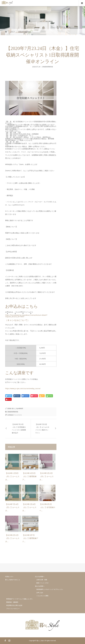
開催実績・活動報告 (12, 602)
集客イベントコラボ (42, 583)
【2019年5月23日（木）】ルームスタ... (46, 476)
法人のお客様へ (39, 576)
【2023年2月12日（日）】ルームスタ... (12, 538)
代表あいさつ (9, 576)
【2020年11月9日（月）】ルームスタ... (12, 476)
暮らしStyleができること (12, 580)
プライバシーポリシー (13, 609)
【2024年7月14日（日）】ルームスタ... (12, 507)
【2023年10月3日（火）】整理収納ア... (29, 476)
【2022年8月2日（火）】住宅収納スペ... (47, 507)
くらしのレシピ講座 (42, 596)
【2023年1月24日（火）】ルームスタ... (29, 507)
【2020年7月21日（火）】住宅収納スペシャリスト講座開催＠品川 (19, 429)
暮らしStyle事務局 (17, 408)
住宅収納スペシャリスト (14, 415)
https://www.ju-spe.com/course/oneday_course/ (23, 388)
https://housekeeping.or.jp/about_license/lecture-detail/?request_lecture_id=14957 (26, 316)
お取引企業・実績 (41, 580)
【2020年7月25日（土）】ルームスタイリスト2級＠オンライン (42, 429)
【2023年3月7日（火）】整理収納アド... (30, 538)
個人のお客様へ (39, 586)
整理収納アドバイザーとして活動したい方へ (19, 599)
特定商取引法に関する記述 (14, 605)
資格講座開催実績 (47, 67)
